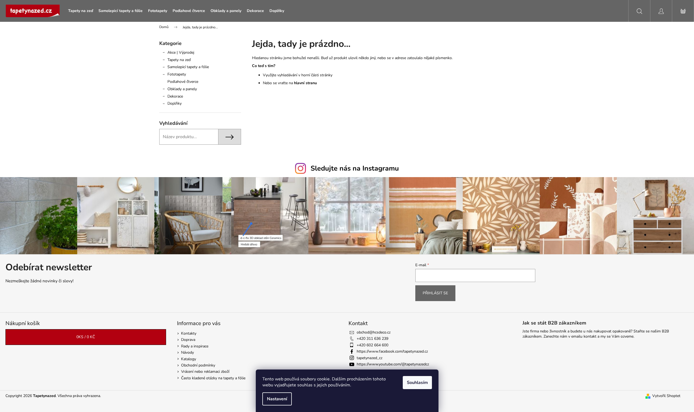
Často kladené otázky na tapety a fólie (213, 378)
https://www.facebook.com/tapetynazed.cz (392, 351)
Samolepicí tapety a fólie (188, 66)
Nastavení (277, 399)
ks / (85, 337)
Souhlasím (417, 383)
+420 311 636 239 (372, 338)
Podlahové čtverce (182, 81)
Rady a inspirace (194, 346)
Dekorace (175, 96)
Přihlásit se (435, 293)
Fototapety (176, 74)
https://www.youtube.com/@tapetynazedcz (393, 364)
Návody (187, 352)
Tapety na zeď (179, 59)
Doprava (188, 339)
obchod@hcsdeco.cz (373, 332)
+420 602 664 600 (372, 345)
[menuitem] (80, 11)
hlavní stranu (305, 83)
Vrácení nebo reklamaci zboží (205, 371)
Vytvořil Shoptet (666, 395)
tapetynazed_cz (369, 357)
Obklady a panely (182, 89)
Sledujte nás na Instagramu (355, 168)
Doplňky (174, 103)
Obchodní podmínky (198, 365)
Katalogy (188, 359)
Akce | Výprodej (180, 52)
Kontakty (188, 333)
